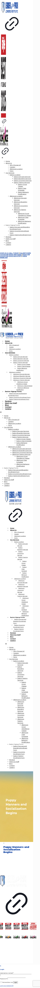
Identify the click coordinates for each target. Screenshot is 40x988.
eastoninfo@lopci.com (12, 870)
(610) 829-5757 (10, 867)
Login (15, 982)
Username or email (7, 973)
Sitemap (3, 873)
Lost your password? (7, 985)
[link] (16, 898)
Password (3, 979)
